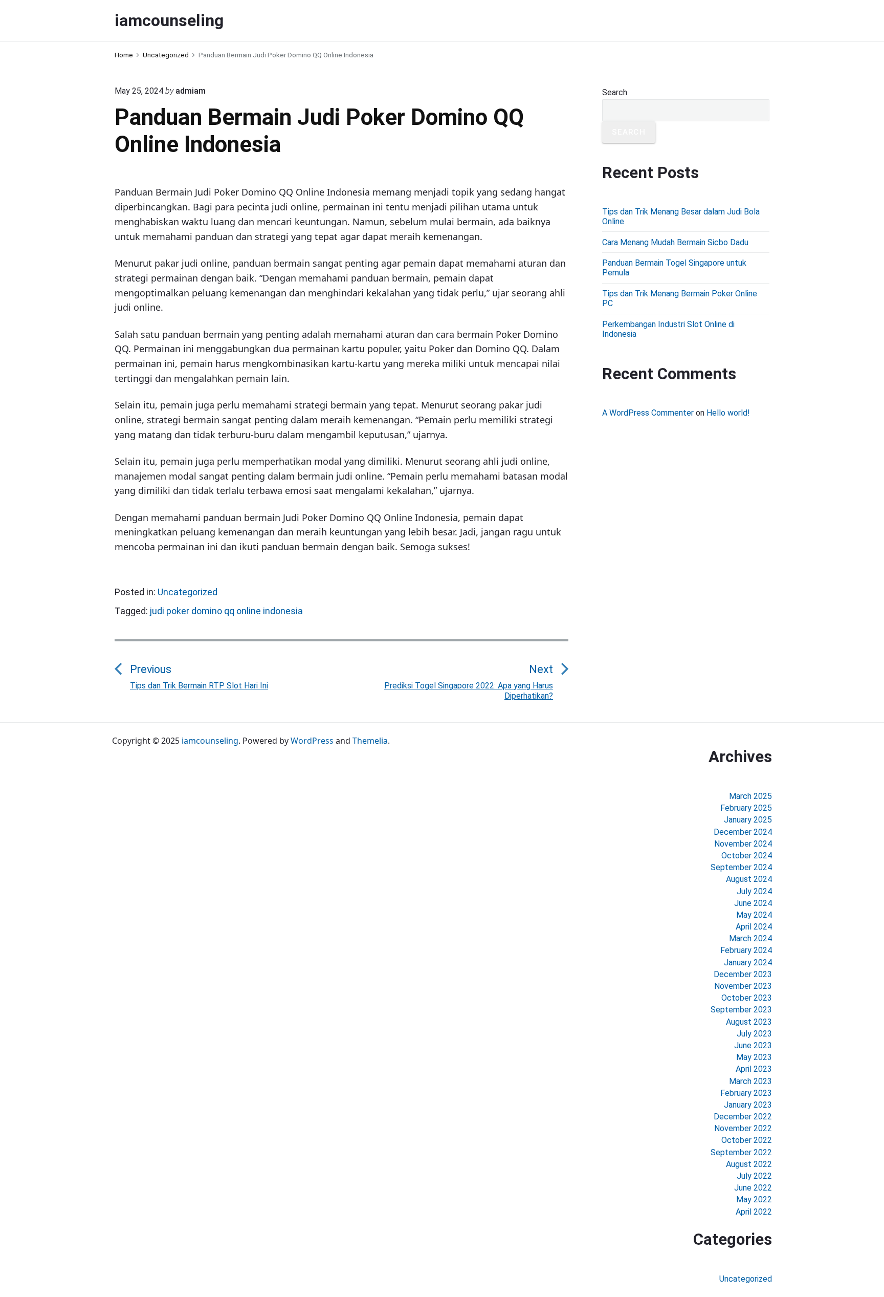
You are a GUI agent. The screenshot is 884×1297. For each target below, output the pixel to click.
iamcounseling (210, 740)
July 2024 (754, 891)
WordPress (312, 740)
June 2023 (753, 1045)
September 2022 (741, 1152)
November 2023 (743, 986)
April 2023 (754, 1069)
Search (614, 92)
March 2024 (750, 938)
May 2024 (754, 915)
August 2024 (749, 879)
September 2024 (741, 867)
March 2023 (750, 1081)
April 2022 (754, 1212)
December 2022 (743, 1116)
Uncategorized (187, 592)
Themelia (370, 740)
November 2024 (743, 844)
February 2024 (746, 950)
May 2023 (754, 1057)
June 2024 (753, 903)
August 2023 (749, 1022)
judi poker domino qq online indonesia (226, 611)
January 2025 (748, 820)
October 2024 (746, 855)
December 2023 (743, 974)
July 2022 (754, 1176)
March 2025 (750, 796)
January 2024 (748, 962)
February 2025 (746, 808)
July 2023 (754, 1034)
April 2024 (754, 927)
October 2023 (746, 998)
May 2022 (754, 1199)
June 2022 (753, 1188)
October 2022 (746, 1140)
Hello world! (728, 413)
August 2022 (749, 1164)
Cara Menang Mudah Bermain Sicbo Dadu (675, 242)
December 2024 (743, 832)
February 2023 (746, 1093)
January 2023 (748, 1105)
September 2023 (741, 1009)
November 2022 (743, 1128)
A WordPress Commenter (648, 413)
